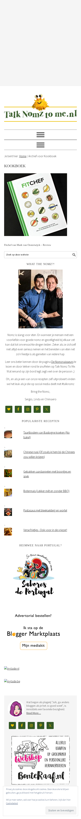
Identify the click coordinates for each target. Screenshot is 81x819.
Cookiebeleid (12, 803)
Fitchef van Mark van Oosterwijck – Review (27, 244)
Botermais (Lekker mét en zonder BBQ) (46, 491)
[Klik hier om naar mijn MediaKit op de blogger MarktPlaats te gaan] (33, 660)
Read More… (33, 713)
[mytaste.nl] (11, 668)
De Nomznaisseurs (62, 362)
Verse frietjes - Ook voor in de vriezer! (45, 530)
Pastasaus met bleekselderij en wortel (45, 510)
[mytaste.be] (12, 681)
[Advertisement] (40, 42)
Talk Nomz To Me (40, 106)
